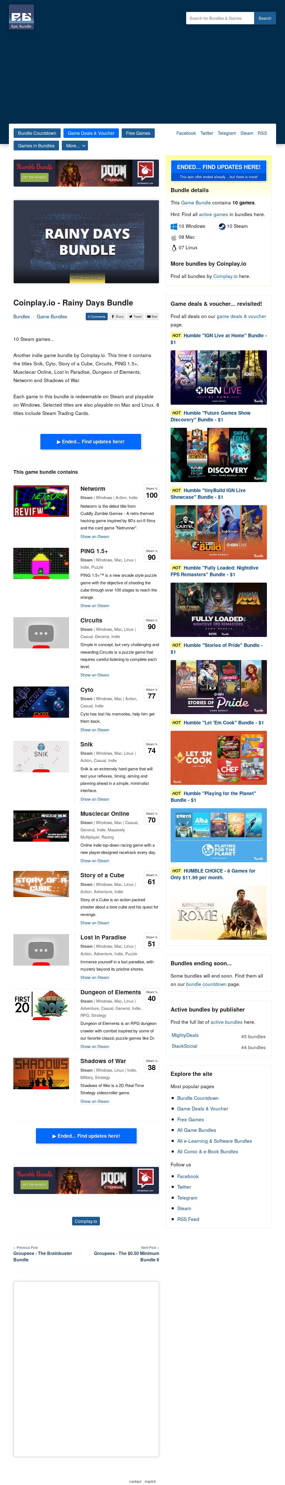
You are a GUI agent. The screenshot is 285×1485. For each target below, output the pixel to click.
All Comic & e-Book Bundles (207, 1151)
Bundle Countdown (37, 133)
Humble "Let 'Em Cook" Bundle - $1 (224, 722)
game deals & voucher (241, 315)
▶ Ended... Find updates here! (91, 441)
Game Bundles (52, 316)
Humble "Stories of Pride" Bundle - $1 (217, 648)
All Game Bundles (196, 1129)
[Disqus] (86, 1368)
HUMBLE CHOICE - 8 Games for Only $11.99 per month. (213, 874)
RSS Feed (188, 1218)
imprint (150, 1481)
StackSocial (219, 1046)
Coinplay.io (86, 1221)
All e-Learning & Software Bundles (214, 1140)
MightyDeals (219, 1035)
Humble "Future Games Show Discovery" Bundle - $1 (210, 416)
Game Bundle (196, 202)
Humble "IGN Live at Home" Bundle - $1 (219, 338)
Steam (246, 133)
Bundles (21, 316)
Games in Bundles (36, 145)
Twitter (206, 133)
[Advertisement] (142, 75)
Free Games (138, 133)
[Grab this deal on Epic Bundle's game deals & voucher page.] (219, 377)
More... (73, 145)
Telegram (227, 133)
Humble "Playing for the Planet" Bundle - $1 (213, 796)
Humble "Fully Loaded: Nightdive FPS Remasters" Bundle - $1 (215, 571)
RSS (262, 133)
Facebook (186, 133)
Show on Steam (94, 536)
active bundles (227, 1021)
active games (214, 214)
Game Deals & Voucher (91, 133)
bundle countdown (206, 983)
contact (135, 1481)
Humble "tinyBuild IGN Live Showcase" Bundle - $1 (208, 493)
